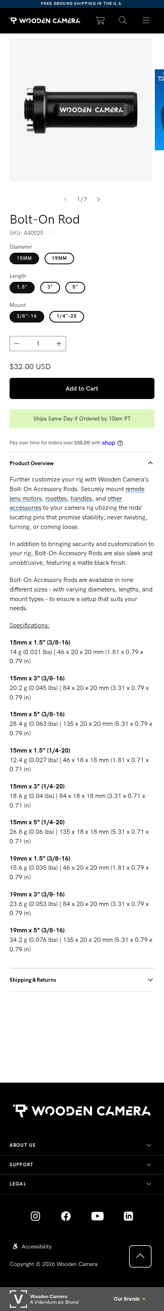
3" (50, 287)
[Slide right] (98, 199)
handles (81, 498)
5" (75, 287)
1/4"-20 (67, 316)
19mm (59, 258)
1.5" (22, 287)
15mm (24, 258)
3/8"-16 (27, 316)
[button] (123, 20)
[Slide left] (65, 199)
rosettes (56, 498)
